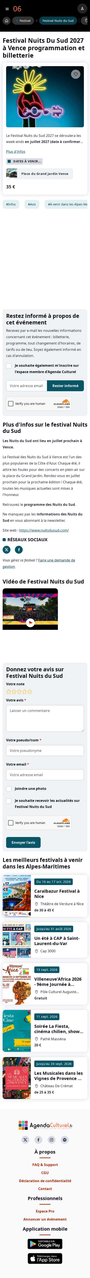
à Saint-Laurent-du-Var (57, 940)
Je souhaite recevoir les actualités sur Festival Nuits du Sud (47, 803)
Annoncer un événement (45, 1219)
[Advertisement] (45, 259)
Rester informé (65, 385)
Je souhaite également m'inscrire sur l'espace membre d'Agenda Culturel (47, 368)
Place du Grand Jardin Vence (45, 174)
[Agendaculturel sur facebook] (38, 1140)
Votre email (16, 764)
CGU (45, 1172)
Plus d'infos (15, 151)
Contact (45, 1188)
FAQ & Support (45, 1164)
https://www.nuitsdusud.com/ (44, 530)
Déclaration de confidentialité (45, 1180)
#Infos (11, 204)
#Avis (32, 204)
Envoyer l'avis (23, 842)
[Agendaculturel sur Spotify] (65, 1140)
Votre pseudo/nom (23, 740)
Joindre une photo (30, 788)
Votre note (15, 684)
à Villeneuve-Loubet (57, 984)
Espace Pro (45, 1211)
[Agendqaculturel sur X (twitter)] (25, 1140)
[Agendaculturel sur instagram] (51, 1140)
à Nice (57, 893)
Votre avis (15, 700)
